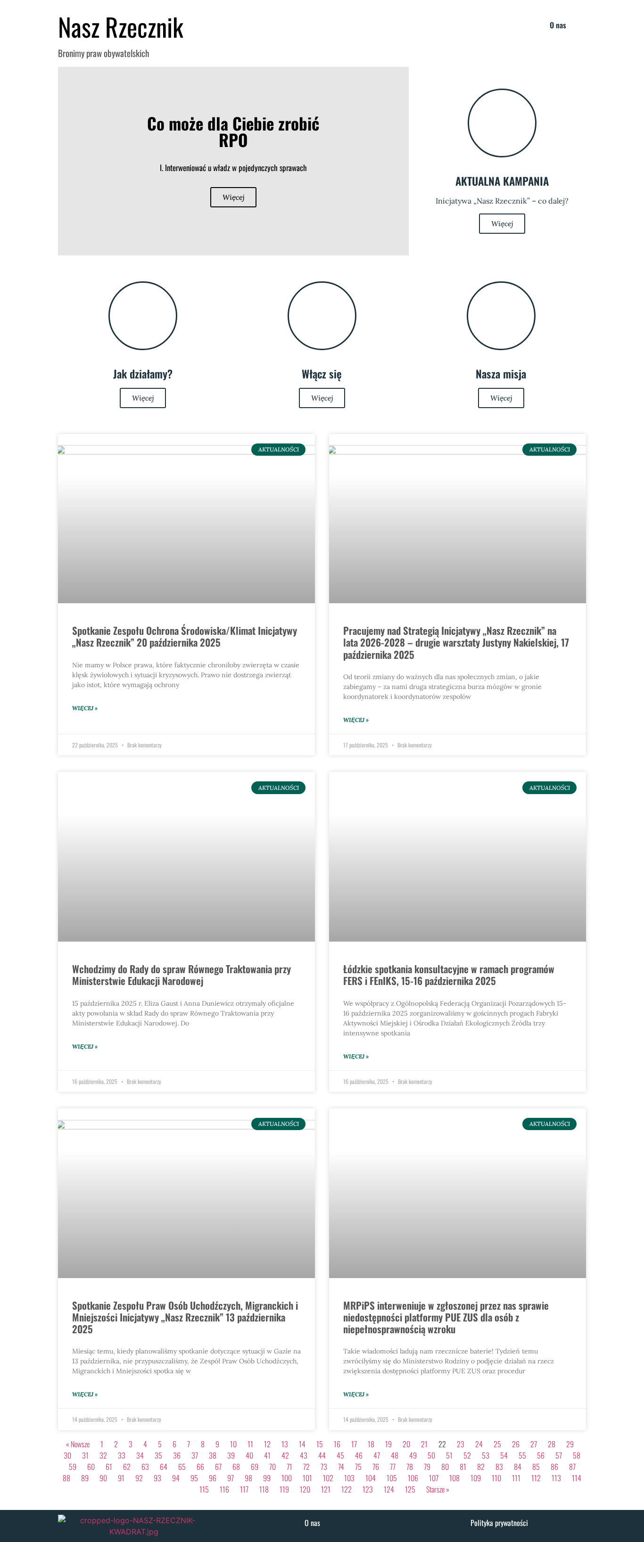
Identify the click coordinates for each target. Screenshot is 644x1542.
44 (322, 1455)
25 (497, 1444)
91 (121, 1478)
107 (433, 1478)
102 (328, 1478)
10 (233, 1444)
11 (250, 1444)
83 (499, 1466)
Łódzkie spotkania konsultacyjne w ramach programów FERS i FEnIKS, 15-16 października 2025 (448, 974)
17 (354, 1444)
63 (145, 1466)
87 (572, 1466)
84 (517, 1466)
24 (479, 1444)
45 (340, 1455)
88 (66, 1478)
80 (445, 1466)
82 (481, 1466)
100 (286, 1478)
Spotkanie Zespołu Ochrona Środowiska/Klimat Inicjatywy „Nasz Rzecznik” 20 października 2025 (184, 636)
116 (224, 1489)
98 (248, 1478)
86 (554, 1466)
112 (536, 1478)
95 (194, 1478)
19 (388, 1444)
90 (103, 1478)
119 (284, 1489)
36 (177, 1455)
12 (267, 1444)
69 (254, 1466)
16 (337, 1444)
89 (85, 1478)
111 (516, 1478)
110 (496, 1478)
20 (406, 1444)
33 (121, 1455)
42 (285, 1455)
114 (576, 1478)
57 (558, 1455)
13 (284, 1444)
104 (370, 1478)
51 (449, 1455)
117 (244, 1489)
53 (485, 1455)
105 (392, 1478)
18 (371, 1444)
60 (91, 1466)
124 (389, 1489)
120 (305, 1489)
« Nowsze (78, 1444)
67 (218, 1466)
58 (576, 1455)
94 (176, 1478)
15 (319, 1444)
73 (324, 1466)
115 (204, 1489)
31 (85, 1455)
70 (272, 1466)
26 (516, 1444)
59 (72, 1466)
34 (140, 1455)
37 (194, 1455)
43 (303, 1455)
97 (230, 1478)
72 (306, 1466)
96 (212, 1478)
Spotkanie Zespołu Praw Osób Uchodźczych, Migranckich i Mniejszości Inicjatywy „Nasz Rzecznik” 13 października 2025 (185, 1317)
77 (393, 1466)
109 (476, 1478)
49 (413, 1455)
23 (460, 1444)
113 (556, 1478)
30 (67, 1455)
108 (454, 1478)
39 (231, 1455)
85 (536, 1466)
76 (375, 1466)
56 (541, 1455)
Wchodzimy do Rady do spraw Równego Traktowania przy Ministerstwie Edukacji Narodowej (181, 974)
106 (413, 1478)
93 (157, 1478)
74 (341, 1466)
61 (109, 1466)
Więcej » (85, 708)
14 (302, 1444)
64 (163, 1466)
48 (394, 1455)
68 (236, 1466)
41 (267, 1455)
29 (570, 1444)
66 (200, 1466)
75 (358, 1466)
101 (307, 1478)
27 (533, 1444)
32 (103, 1455)
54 (504, 1455)
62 (127, 1466)
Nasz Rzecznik (120, 26)
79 (427, 1466)
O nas (558, 25)
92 (139, 1478)
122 (346, 1489)
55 (522, 1455)
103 (349, 1478)
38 (212, 1455)
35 (158, 1455)
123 (368, 1489)
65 (182, 1466)
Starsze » (437, 1489)
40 (249, 1455)
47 (376, 1455)
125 (410, 1489)
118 (264, 1489)
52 (467, 1455)
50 (431, 1455)
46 (359, 1455)
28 (551, 1444)
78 (409, 1466)
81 (463, 1466)
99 (267, 1478)
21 (424, 1444)
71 (289, 1466)
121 (325, 1489)
